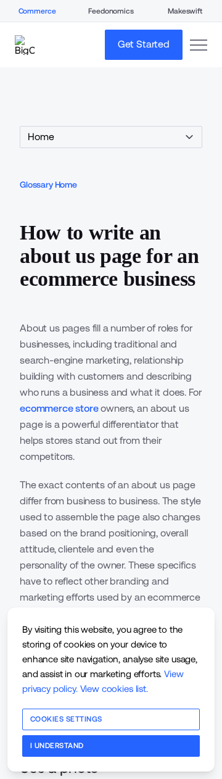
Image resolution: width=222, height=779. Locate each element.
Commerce (37, 11)
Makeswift (185, 11)
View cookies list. (114, 688)
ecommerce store (59, 408)
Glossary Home (48, 185)
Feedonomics (110, 11)
